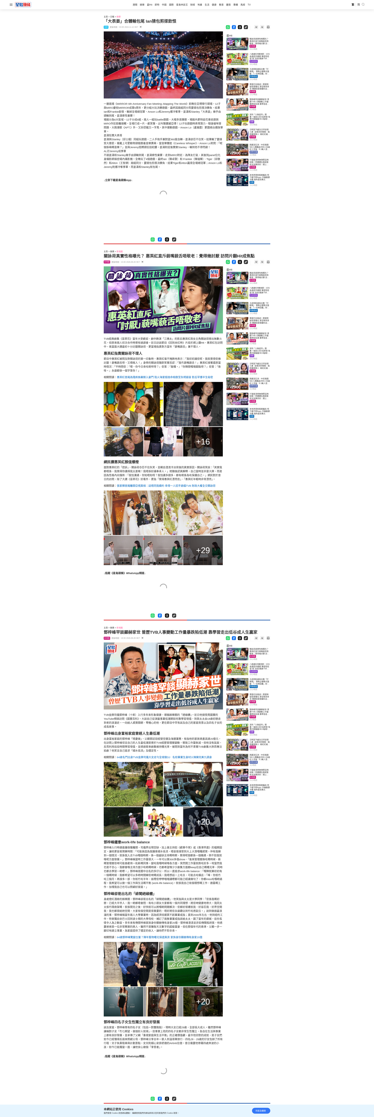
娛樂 (119, 16)
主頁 (106, 16)
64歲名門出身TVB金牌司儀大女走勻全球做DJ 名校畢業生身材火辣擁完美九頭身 (165, 757)
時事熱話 (253, 76)
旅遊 (252, 122)
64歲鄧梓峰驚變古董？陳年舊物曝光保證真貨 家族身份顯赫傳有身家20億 (159, 937)
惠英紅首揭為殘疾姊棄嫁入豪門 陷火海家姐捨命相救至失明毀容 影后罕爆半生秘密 (165, 377)
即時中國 (253, 152)
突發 (252, 182)
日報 (112, 16)
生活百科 (253, 61)
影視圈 (252, 46)
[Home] (23, 4)
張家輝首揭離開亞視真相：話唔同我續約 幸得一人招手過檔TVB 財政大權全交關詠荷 (166, 485)
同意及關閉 (261, 1111)
